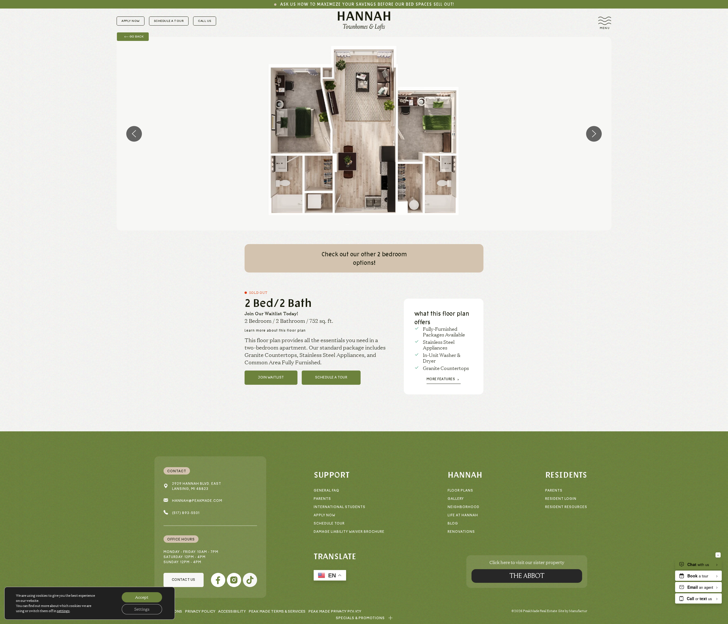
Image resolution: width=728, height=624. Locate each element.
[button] (364, 618)
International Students (339, 507)
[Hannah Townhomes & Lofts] (364, 21)
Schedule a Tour (169, 21)
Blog (453, 523)
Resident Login (560, 499)
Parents (322, 499)
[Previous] (134, 134)
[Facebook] (218, 580)
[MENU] (604, 20)
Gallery (456, 499)
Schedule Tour (329, 523)
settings (63, 611)
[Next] (594, 134)
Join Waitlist (271, 377)
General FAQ (326, 490)
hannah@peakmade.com (197, 501)
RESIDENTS (566, 474)
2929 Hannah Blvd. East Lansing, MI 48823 (196, 486)
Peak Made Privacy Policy (334, 611)
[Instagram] (234, 580)
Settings (142, 609)
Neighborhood (463, 507)
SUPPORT (331, 474)
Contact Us (183, 580)
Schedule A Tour (331, 377)
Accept (141, 597)
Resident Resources (566, 507)
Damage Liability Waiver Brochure (349, 532)
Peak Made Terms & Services (277, 611)
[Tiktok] (250, 580)
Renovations (461, 532)
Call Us (204, 21)
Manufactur (578, 611)
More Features (441, 379)
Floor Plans (460, 490)
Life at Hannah (463, 515)
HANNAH (465, 474)
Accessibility (232, 611)
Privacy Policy (200, 611)
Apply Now (130, 21)
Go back (136, 36)
